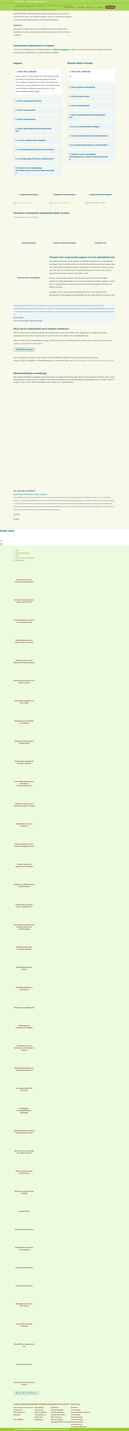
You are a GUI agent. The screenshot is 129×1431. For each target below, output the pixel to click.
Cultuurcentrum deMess (24, 1286)
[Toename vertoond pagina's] (29, 274)
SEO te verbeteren (62, 50)
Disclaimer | (54, 1429)
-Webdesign (55, 1407)
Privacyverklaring (63, 1429)
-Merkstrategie (39, 1407)
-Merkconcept (38, 1410)
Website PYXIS (24, 1211)
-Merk (36, 1417)
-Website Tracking (57, 1419)
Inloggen (110, 7)
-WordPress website (57, 1412)
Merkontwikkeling (22, 553)
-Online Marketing (76, 1417)
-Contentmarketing (77, 1422)
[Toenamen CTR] (100, 239)
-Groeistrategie (75, 1410)
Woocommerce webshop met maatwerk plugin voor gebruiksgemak (24, 927)
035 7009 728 (19, 2)
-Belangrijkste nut (40, 1415)
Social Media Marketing (24, 558)
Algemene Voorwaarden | (43, 1429)
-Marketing (74, 1407)
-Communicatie (76, 1415)
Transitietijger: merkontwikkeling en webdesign (24, 1110)
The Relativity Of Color (24, 1364)
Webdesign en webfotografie (24, 1007)
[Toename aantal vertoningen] (64, 239)
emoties (40, 1417)
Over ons (90, 7)
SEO (17, 555)
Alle (16, 551)
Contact (100, 7)
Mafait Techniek (35, 321)
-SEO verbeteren (56, 1417)
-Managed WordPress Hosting (61, 1422)
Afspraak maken (24, 350)
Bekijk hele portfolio (26, 1393)
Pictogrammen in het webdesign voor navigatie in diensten (24, 1048)
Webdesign (20, 560)
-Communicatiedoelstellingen (80, 1412)
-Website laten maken (58, 1415)
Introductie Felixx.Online (24, 1267)
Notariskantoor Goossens (24, 1229)
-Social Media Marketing (78, 1426)
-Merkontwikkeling (40, 1412)
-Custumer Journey (77, 1419)
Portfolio (81, 7)
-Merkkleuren (38, 1419)
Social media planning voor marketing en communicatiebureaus (24, 783)
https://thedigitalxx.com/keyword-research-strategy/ (93, 361)
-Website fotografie (57, 1410)
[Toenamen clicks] (29, 239)
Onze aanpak (69, 7)
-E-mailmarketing (76, 1424)
